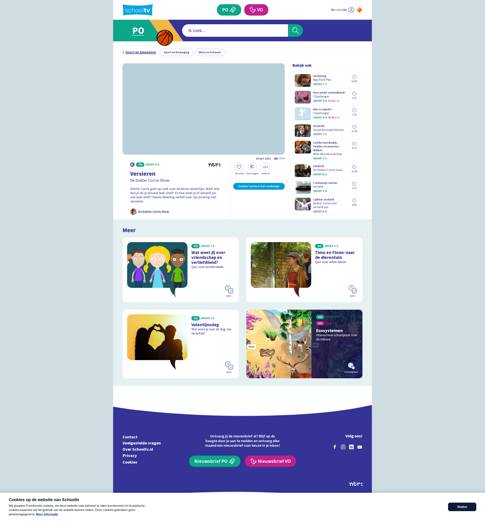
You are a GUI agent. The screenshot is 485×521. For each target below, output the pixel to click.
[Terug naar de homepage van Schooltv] (138, 10)
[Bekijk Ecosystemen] (304, 344)
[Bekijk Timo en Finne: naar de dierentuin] (304, 269)
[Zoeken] (295, 30)
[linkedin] (351, 447)
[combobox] (235, 30)
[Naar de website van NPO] (359, 10)
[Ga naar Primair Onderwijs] (141, 30)
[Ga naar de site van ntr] (355, 484)
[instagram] (343, 447)
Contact (130, 437)
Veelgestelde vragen (142, 443)
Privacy (130, 455)
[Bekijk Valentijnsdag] (181, 344)
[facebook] (335, 447)
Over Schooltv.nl (138, 449)
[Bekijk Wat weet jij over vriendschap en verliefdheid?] (181, 269)
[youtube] (360, 447)
